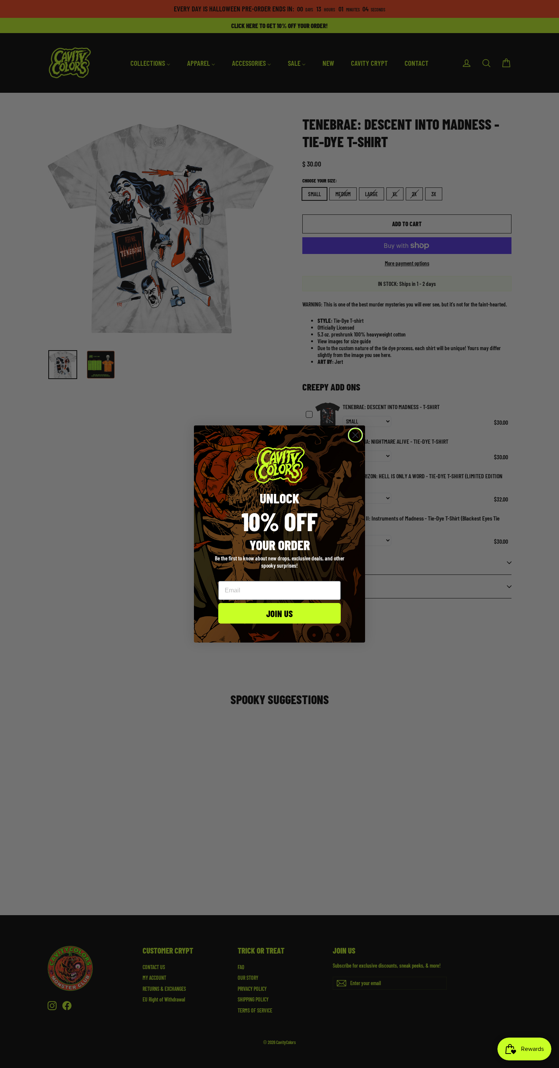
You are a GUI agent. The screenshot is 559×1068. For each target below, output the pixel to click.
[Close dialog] (355, 435)
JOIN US (279, 613)
